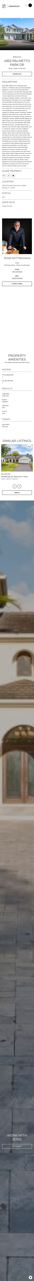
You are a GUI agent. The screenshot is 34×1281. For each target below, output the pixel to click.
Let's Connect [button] (17, 1146)
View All (17, 492)
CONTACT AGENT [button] (17, 283)
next (19, 486)
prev (15, 486)
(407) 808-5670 (17, 271)
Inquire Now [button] (17, 74)
